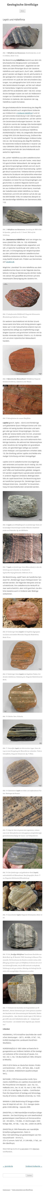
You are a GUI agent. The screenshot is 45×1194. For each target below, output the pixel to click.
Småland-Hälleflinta (25, 113)
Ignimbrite (8, 1166)
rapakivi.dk (10, 262)
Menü (22, 11)
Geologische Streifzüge (22, 4)
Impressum (6, 1190)
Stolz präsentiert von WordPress (22, 1190)
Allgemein (36, 1149)
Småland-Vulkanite (34, 1166)
